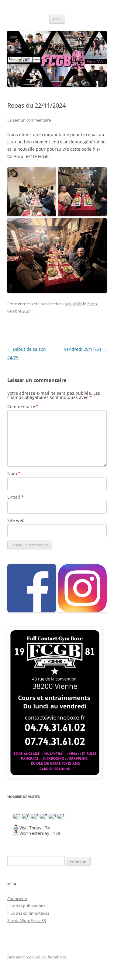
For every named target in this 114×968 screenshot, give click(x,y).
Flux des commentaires (28, 913)
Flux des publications (26, 906)
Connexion (17, 898)
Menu (57, 19)
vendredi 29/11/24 (85, 349)
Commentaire (23, 406)
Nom (14, 473)
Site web (16, 520)
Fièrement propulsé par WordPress (37, 957)
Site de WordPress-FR (26, 920)
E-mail (15, 497)
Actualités (73, 303)
